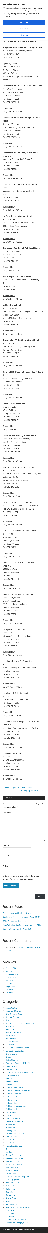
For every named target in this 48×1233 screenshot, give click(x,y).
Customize (24, 29)
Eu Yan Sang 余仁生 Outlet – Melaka (18, 788)
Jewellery (9, 1152)
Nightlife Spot (11, 1173)
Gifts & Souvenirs (12, 1112)
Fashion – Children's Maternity (17, 1091)
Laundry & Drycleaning (14, 1158)
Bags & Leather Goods (14, 1014)
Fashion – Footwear (13, 1094)
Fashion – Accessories (14, 1088)
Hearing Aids (11, 1130)
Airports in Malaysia (13, 1011)
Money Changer (12, 1170)
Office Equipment (12, 1180)
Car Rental (10, 1045)
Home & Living (11, 1137)
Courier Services (12, 1066)
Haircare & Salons (13, 1118)
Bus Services (10, 1035)
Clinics (8, 1057)
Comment (7, 812)
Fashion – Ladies (12, 1097)
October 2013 (11, 977)
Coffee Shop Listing (13, 1060)
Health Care (10, 1127)
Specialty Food (11, 1204)
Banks (8, 1020)
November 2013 (12, 974)
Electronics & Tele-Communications (19, 1072)
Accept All (24, 22)
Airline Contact (11, 1008)
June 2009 (10, 983)
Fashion (9, 1084)
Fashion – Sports (12, 1103)
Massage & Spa (12, 1167)
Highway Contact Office (15, 1133)
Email (6, 856)
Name (6, 846)
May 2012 (9, 980)
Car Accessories (12, 1042)
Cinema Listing (11, 1054)
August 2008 (11, 986)
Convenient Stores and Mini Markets (20, 1063)
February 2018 (11, 968)
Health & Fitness (12, 1124)
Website (6, 866)
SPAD (8, 1201)
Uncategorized (11, 1216)
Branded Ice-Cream (13, 1032)
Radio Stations (11, 1186)
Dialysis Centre (11, 1069)
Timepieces (10, 1210)
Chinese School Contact (15, 1051)
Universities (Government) (16, 1219)
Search (5, 892)
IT (6, 1149)
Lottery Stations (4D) (14, 1164)
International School (14, 1146)
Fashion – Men (11, 1100)
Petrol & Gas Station (14, 1183)
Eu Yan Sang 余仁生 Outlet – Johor (30, 791)
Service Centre (11, 1198)
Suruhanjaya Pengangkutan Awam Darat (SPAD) (21, 917)
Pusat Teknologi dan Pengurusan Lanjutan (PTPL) (22, 925)
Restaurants (10, 1195)
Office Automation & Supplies (14, 921)
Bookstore (10, 1029)
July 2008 (9, 990)
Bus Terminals (11, 1038)
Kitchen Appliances (13, 1155)
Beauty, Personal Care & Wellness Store (21, 1023)
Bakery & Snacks (12, 1017)
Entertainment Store (13, 1075)
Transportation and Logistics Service (17, 913)
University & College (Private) (17, 1223)
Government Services (14, 1115)
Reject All (24, 35)
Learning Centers (12, 1161)
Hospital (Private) (12, 1143)
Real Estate (10, 1192)
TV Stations (10, 1213)
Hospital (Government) (15, 1140)
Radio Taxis (10, 1189)
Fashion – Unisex (12, 1109)
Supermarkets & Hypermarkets (18, 1207)
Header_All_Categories (15, 1121)
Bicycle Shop (10, 1026)
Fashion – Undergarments (16, 1106)
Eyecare (9, 1078)
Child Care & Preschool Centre (17, 1048)
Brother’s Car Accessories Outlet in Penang (19, 929)
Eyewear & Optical (13, 1081)
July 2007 (9, 993)
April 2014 (9, 971)
